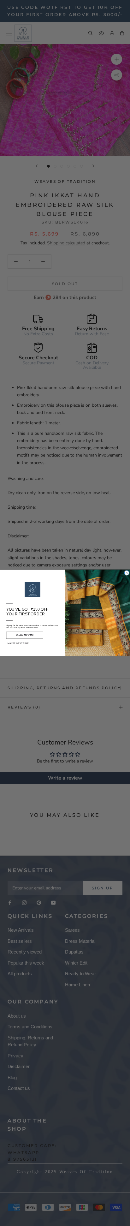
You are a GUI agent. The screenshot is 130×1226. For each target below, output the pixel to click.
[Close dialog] (126, 573)
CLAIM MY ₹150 (24, 635)
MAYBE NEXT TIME (18, 643)
